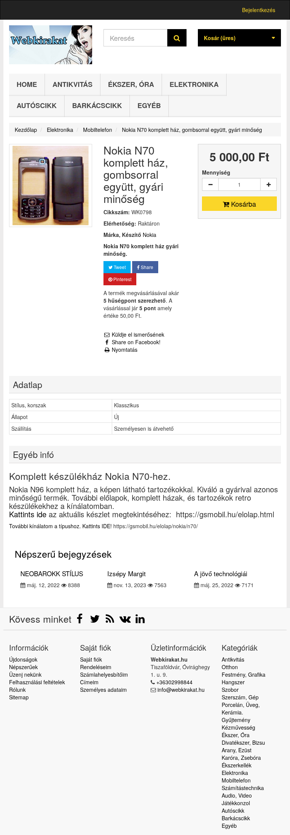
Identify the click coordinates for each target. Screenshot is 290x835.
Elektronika (194, 84)
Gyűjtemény (236, 720)
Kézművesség (238, 727)
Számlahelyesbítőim (104, 674)
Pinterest (121, 279)
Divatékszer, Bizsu (243, 742)
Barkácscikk (97, 105)
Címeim (89, 682)
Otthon (230, 667)
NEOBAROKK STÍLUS (51, 573)
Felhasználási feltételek (37, 682)
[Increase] (268, 184)
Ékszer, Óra (131, 84)
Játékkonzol (236, 803)
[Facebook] (80, 620)
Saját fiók (91, 659)
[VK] (125, 620)
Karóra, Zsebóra (241, 757)
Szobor (230, 689)
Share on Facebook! (135, 342)
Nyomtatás (123, 349)
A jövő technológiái (220, 573)
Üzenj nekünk (25, 674)
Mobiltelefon (236, 780)
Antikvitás (72, 84)
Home (27, 84)
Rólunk (17, 689)
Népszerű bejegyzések (63, 553)
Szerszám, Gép (240, 697)
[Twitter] (95, 620)
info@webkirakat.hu (181, 689)
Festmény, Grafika (243, 674)
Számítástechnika (243, 788)
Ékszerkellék (236, 765)
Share (146, 267)
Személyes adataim (103, 689)
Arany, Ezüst (236, 750)
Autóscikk (37, 105)
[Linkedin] (140, 620)
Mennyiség (216, 172)
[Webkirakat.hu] (50, 44)
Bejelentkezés (258, 10)
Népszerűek (23, 667)
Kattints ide (27, 514)
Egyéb (149, 105)
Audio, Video (237, 795)
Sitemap (19, 697)
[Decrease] (210, 184)
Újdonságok (23, 659)
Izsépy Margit (126, 573)
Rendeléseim (95, 667)
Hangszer (233, 682)
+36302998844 (174, 682)
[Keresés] (177, 37)
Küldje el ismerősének (137, 334)
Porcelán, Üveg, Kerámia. (241, 708)
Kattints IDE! (97, 526)
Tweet (119, 267)
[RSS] (110, 620)
